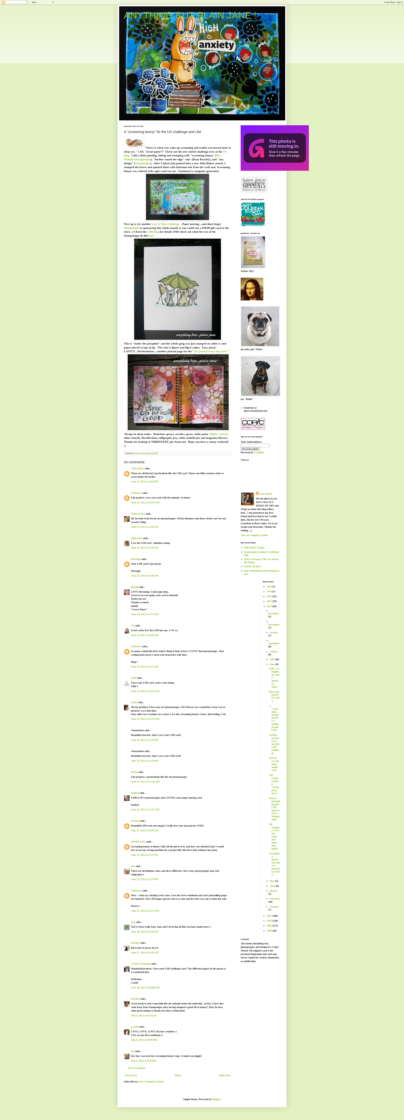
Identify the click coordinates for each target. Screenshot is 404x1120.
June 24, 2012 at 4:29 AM (144, 526)
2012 (269, 606)
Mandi (134, 587)
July (272, 659)
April (273, 886)
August (273, 651)
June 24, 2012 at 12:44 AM (145, 502)
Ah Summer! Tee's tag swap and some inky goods (274, 836)
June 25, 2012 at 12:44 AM (145, 781)
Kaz (133, 922)
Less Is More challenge (166, 224)
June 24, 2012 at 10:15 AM (145, 691)
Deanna (135, 820)
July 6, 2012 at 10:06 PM (144, 1039)
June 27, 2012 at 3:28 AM (144, 952)
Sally (133, 677)
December (273, 613)
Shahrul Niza (138, 513)
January (274, 906)
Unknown (136, 493)
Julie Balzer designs (254, 547)
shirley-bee (137, 538)
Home (178, 1075)
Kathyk (135, 792)
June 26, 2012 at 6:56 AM (144, 931)
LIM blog (153, 231)
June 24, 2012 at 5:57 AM (144, 614)
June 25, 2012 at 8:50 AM (144, 830)
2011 (269, 916)
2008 (269, 930)
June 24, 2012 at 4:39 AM (144, 547)
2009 (269, 925)
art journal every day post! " (211, 351)
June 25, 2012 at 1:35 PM (144, 855)
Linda (134, 702)
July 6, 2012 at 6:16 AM (143, 1015)
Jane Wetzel (265, 493)
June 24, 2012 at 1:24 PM (144, 740)
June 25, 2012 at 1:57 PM (144, 879)
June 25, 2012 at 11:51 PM (145, 910)
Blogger (216, 1099)
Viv (133, 625)
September (274, 643)
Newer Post (131, 1075)
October (274, 632)
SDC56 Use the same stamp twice (274, 764)
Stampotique (143, 159)
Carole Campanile (141, 963)
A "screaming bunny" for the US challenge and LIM (274, 717)
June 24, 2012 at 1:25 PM (144, 760)
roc (132, 1051)
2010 (269, 920)
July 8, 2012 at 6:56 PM (143, 1060)
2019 (269, 586)
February (275, 898)
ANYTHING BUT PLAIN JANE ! (190, 15)
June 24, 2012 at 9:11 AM (144, 666)
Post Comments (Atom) (151, 1081)
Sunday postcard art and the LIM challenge (274, 744)
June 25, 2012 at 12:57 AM (145, 809)
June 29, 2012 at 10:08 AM (145, 987)
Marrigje (136, 559)
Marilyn (135, 998)
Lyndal (135, 1026)
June (273, 664)
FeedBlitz (259, 452)
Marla (134, 772)
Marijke (135, 943)
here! (151, 235)
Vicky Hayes (137, 468)
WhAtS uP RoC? (253, 566)
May (272, 881)
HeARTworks (138, 841)
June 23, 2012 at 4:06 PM (144, 481)
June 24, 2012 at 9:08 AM (144, 635)
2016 (269, 591)
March (273, 890)
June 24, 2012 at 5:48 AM (144, 575)
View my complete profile (254, 535)
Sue (133, 866)
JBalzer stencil (218, 434)
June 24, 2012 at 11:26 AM (145, 719)
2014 (269, 596)
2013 (269, 601)
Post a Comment (137, 1068)
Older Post (224, 1075)
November (273, 624)
